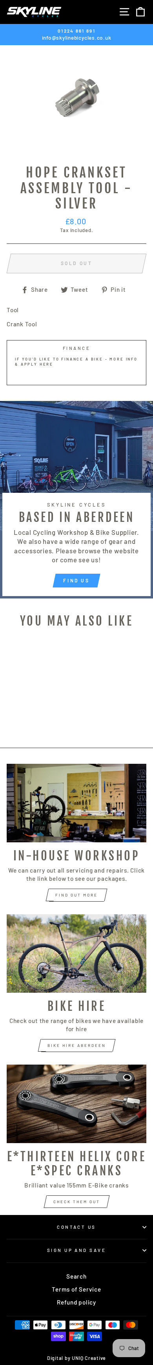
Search (76, 1276)
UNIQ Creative (89, 1358)
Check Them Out (76, 1201)
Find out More (76, 895)
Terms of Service (76, 1289)
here (46, 364)
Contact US (76, 1227)
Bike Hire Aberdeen (76, 1045)
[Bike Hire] (76, 953)
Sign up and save (76, 1250)
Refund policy (76, 1302)
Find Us (76, 580)
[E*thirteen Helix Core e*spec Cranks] (76, 1104)
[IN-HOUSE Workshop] (76, 803)
